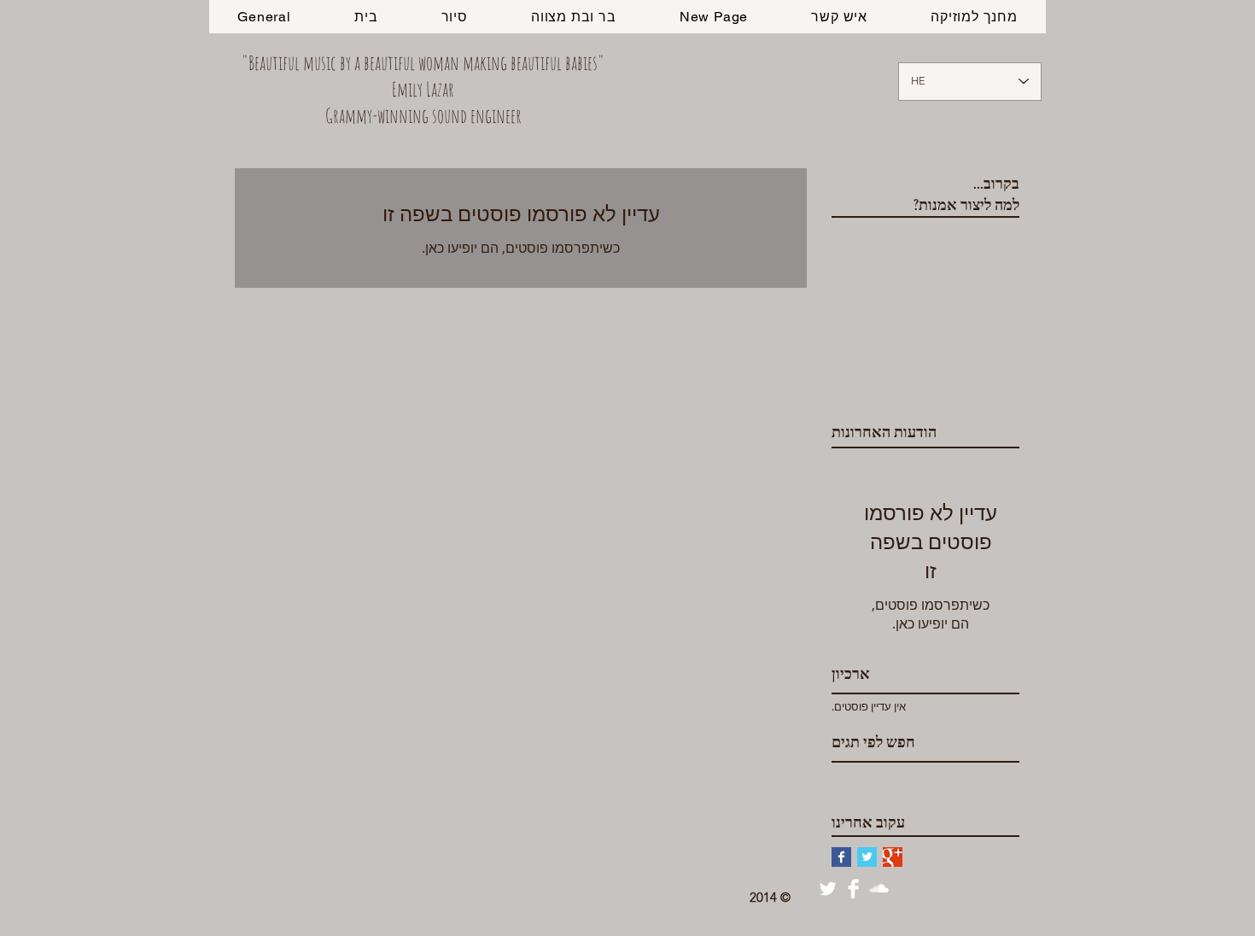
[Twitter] (828, 888)
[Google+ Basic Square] (892, 857)
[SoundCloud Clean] (879, 888)
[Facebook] (853, 888)
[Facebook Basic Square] (841, 857)
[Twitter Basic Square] (867, 857)
